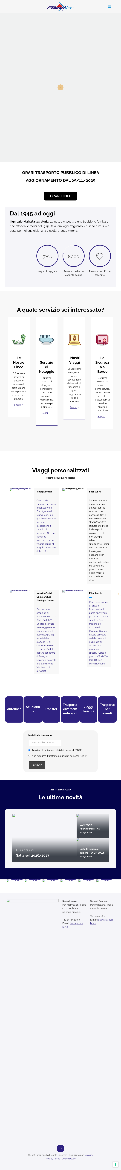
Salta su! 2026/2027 (32, 855)
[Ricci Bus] (60, 6)
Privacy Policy (53, 1158)
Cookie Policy (69, 1158)
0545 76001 (101, 916)
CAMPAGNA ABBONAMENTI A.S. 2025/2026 (90, 829)
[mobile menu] (109, 6)
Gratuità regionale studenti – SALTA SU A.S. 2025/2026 (92, 853)
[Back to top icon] (60, 1148)
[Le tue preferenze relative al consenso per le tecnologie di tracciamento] (115, 1164)
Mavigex (89, 1155)
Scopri (17, 404)
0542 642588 (73, 919)
